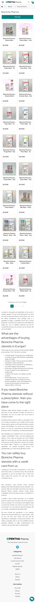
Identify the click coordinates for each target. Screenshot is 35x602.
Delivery (17, 591)
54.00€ (5, 101)
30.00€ (6, 73)
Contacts (17, 596)
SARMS (17, 569)
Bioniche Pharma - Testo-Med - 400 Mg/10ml (25, 179)
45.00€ (5, 45)
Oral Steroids (17, 558)
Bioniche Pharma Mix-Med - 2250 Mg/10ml (25, 207)
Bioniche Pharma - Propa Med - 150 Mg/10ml (9, 151)
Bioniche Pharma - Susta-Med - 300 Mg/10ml (9, 179)
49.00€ (22, 240)
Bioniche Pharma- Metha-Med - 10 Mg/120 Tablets (25, 291)
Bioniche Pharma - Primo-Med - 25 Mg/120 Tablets (25, 123)
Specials (17, 579)
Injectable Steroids (17, 555)
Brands (17, 577)
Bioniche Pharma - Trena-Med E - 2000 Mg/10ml (9, 207)
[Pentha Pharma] (13, 2)
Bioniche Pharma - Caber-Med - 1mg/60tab (9, 40)
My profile (17, 588)
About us (17, 574)
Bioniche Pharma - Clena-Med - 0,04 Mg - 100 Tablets (25, 40)
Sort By (18, 17)
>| (23, 306)
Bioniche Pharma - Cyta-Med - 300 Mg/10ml (25, 68)
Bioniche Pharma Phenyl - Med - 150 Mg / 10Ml (9, 235)
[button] (29, 2)
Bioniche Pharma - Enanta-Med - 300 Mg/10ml (25, 96)
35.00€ (22, 73)
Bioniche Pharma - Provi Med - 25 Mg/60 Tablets (25, 151)
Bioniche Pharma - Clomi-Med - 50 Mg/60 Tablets (9, 68)
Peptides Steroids (18, 566)
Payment (17, 593)
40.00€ (22, 184)
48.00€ (22, 129)
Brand (10, 6)
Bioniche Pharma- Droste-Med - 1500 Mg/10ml (9, 291)
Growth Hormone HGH (17, 561)
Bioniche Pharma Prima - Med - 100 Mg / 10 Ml (26, 235)
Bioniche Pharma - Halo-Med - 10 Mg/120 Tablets (9, 123)
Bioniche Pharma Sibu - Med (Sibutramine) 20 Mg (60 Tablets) (9, 263)
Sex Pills (17, 563)
